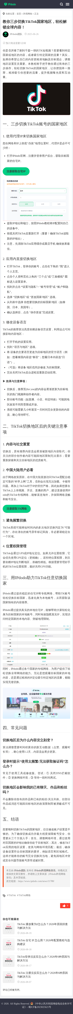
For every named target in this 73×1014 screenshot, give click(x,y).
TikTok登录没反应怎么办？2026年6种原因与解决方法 (43, 958)
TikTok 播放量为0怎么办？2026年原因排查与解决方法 (42, 926)
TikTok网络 (25, 895)
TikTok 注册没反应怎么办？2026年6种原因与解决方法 (42, 974)
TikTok (12, 895)
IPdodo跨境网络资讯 (45, 870)
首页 (19, 13)
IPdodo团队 (16, 34)
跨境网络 (27, 13)
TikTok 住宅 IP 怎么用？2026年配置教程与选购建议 (43, 942)
